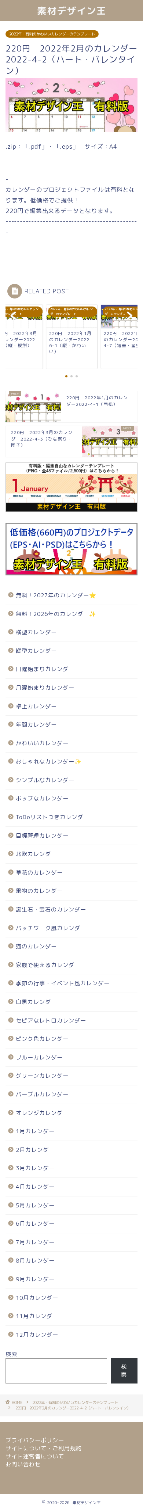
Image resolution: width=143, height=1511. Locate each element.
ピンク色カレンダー (42, 1039)
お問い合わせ (23, 1464)
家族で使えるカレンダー (48, 965)
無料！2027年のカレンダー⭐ (56, 595)
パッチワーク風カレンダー (51, 928)
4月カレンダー (35, 1187)
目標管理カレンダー (42, 836)
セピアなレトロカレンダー (51, 1020)
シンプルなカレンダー (45, 780)
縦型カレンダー (36, 651)
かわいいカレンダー (42, 743)
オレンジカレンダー (42, 1113)
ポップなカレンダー (42, 798)
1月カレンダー (35, 1131)
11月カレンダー (37, 1316)
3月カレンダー (35, 1168)
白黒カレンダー (36, 1002)
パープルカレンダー (42, 1094)
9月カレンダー (35, 1279)
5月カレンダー (35, 1205)
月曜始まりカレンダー (45, 688)
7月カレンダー (35, 1242)
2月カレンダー (35, 1150)
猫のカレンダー (36, 946)
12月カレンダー (37, 1335)
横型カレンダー (36, 632)
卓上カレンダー (36, 706)
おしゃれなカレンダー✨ (49, 761)
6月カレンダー (35, 1224)
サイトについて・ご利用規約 (44, 1448)
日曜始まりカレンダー (45, 669)
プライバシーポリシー (35, 1440)
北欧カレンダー (36, 854)
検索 (11, 1354)
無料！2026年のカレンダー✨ (56, 614)
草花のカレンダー (39, 872)
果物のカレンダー (39, 891)
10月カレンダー (37, 1298)
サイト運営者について (35, 1456)
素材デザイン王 (71, 10)
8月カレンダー (35, 1260)
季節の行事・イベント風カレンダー (63, 983)
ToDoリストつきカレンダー (52, 817)
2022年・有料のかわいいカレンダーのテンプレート (52, 34)
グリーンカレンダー (42, 1076)
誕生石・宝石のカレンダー (51, 909)
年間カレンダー (36, 724)
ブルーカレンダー (39, 1057)
